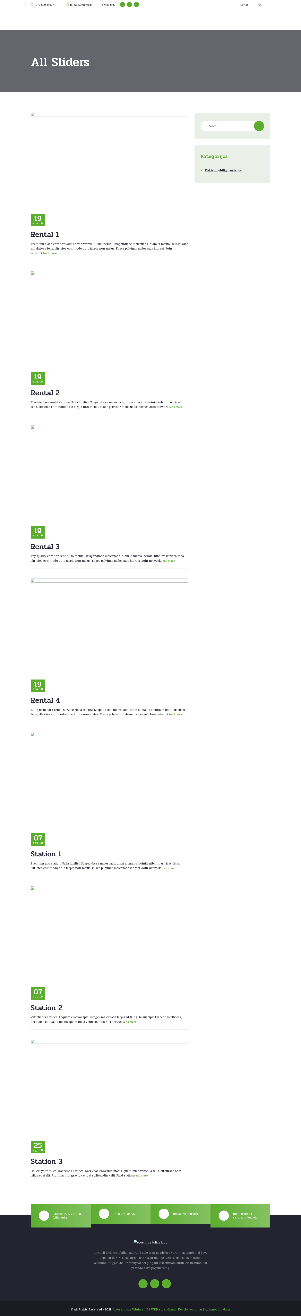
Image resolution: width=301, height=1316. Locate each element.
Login (244, 4)
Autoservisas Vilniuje (128, 1309)
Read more (50, 253)
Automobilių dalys (218, 1309)
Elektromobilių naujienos (223, 170)
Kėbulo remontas (190, 1309)
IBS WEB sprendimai (160, 1309)
